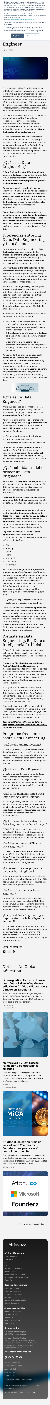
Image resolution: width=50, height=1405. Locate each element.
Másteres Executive (12, 1291)
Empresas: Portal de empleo (16, 1277)
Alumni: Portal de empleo (14, 1274)
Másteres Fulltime (11, 1288)
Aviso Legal (9, 1376)
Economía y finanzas (12, 1311)
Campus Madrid (11, 1328)
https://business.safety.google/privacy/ (22, 19)
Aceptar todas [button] (17, 36)
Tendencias (9, 1323)
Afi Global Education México (17, 1352)
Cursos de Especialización (15, 1300)
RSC (6, 1262)
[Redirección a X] (13, 1357)
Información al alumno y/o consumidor (20, 1379)
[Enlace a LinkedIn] (4, 951)
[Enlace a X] (9, 951)
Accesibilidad (10, 1369)
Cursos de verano (11, 1303)
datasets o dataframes (13, 461)
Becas (6, 1265)
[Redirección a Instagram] (9, 1357)
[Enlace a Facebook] (14, 951)
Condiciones (9, 1372)
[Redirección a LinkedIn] (17, 1357)
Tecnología (8, 1317)
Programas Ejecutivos (13, 1294)
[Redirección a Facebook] (5, 1357)
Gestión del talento (12, 1320)
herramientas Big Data (30, 306)
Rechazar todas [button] (32, 36)
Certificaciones (10, 1297)
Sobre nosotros (10, 1257)
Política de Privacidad (13, 1366)
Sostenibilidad (10, 1314)
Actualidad (8, 1260)
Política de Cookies (12, 1362)
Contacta (8, 1280)
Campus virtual (10, 1271)
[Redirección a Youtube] (20, 1357)
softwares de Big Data (13, 540)
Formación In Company (13, 1268)
